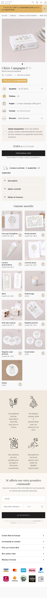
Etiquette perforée (31, 323)
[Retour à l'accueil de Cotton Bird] (8, 3)
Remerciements (30, 234)
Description (12, 181)
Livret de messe (30, 263)
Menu (4, 294)
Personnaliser (23, 153)
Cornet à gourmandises (7, 264)
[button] (44, 8)
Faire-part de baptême (10, 234)
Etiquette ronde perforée (7, 353)
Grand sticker (30, 352)
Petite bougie (29, 294)
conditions (13, 523)
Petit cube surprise (9, 323)
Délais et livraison (15, 197)
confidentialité (36, 521)
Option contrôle (14, 189)
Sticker (4, 383)
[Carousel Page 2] (24, 64)
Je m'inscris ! (23, 515)
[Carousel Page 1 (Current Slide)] (22, 64)
